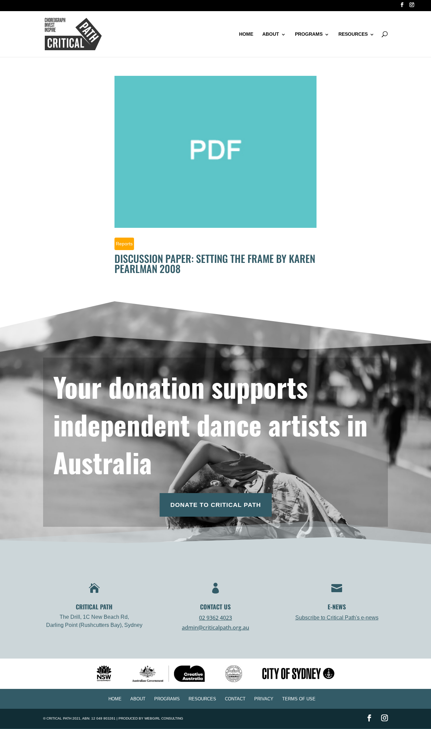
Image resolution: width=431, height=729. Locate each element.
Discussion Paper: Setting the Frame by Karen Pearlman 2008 (214, 263)
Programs (309, 34)
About (270, 34)
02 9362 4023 (215, 617)
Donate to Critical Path (215, 505)
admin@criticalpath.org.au (215, 627)
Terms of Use (299, 698)
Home (246, 34)
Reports (124, 243)
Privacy (263, 698)
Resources (353, 34)
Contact (235, 698)
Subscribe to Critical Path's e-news (336, 617)
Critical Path (58, 718)
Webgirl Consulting (163, 718)
